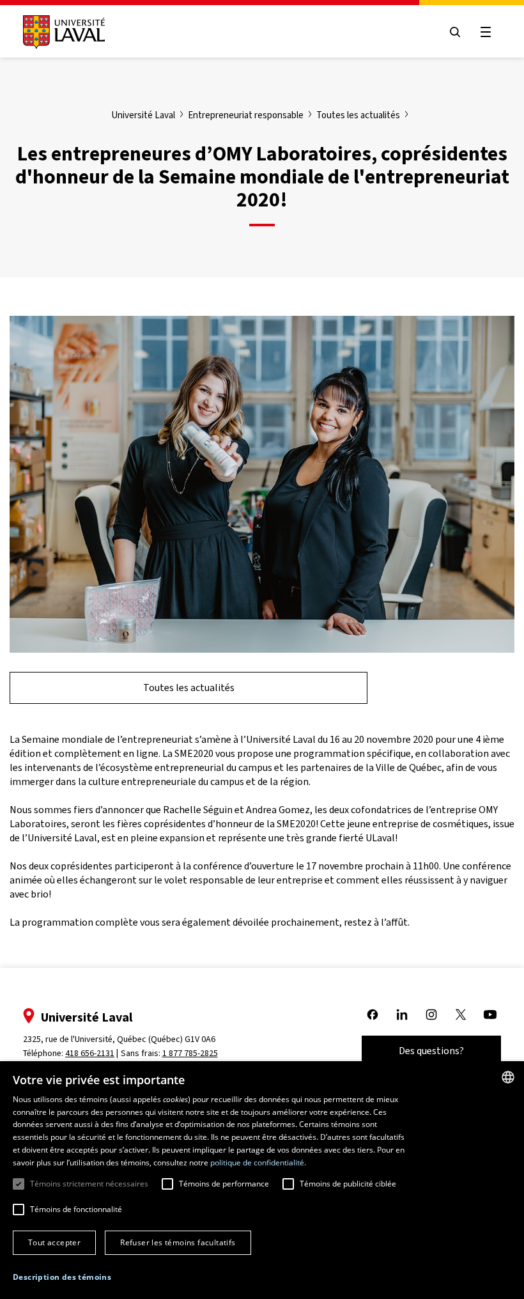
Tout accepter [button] (54, 1242)
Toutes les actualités (189, 687)
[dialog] (262, 1180)
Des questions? (431, 1050)
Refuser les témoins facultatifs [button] (177, 1242)
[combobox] (508, 1077)
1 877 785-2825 (190, 1053)
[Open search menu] (455, 32)
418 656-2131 (89, 1053)
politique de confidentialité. (258, 1162)
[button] (62, 1277)
